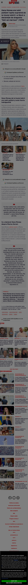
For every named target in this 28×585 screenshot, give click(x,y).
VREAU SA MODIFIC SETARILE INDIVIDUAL (14, 583)
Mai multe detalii (16, 560)
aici (1, 565)
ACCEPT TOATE (14, 581)
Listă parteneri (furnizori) (4, 578)
